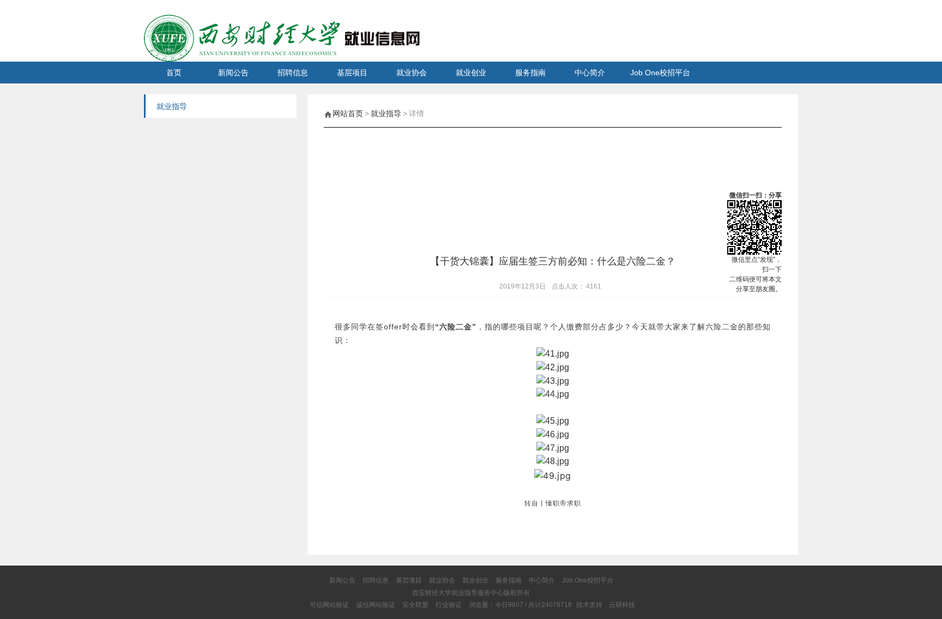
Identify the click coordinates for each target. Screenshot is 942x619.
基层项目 (352, 72)
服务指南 (530, 72)
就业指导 (386, 113)
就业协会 (411, 72)
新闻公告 (233, 72)
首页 (174, 72)
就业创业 (471, 72)
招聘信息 (292, 72)
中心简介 (590, 72)
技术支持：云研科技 (605, 605)
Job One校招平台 (660, 72)
